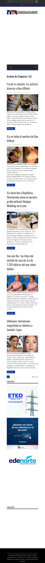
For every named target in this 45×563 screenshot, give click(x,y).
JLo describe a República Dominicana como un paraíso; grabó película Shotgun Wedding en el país (22, 199)
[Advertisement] (22, 39)
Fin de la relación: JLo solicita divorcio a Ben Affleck (22, 86)
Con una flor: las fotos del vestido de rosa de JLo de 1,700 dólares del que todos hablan (21, 262)
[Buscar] (36, 1)
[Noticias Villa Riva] (22, 13)
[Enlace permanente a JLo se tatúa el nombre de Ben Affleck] (22, 163)
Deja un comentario (24, 92)
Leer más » (11, 128)
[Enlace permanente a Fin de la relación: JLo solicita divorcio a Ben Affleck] (22, 110)
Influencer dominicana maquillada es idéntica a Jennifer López (19, 325)
